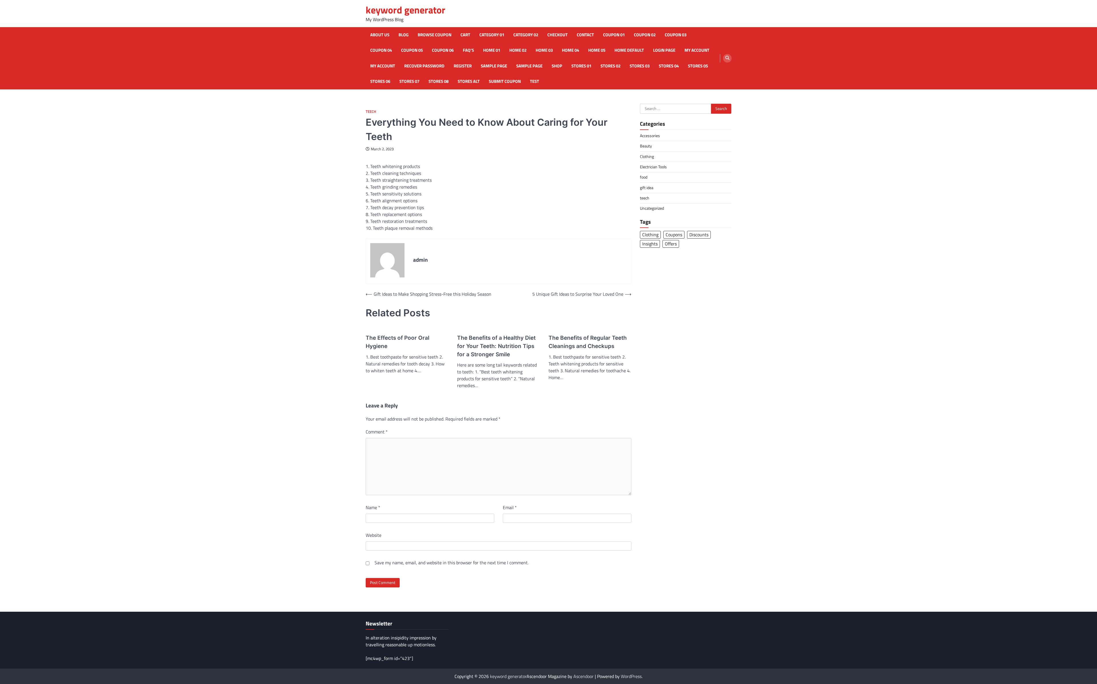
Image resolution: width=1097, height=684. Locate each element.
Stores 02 (610, 66)
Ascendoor (583, 676)
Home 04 (570, 50)
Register (463, 66)
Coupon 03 (675, 35)
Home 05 (596, 50)
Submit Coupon (505, 81)
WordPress (631, 676)
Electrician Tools (653, 167)
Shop (557, 66)
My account (696, 50)
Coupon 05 (412, 50)
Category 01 (491, 35)
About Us (379, 35)
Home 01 (491, 50)
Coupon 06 (443, 50)
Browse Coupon (434, 35)
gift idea (646, 188)
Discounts (698, 234)
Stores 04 (669, 66)
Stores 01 (581, 66)
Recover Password (424, 66)
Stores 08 (439, 81)
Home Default (629, 50)
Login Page (664, 50)
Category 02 (525, 35)
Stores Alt (469, 81)
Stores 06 (380, 81)
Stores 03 (640, 66)
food (643, 177)
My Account (382, 66)
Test (534, 81)
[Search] (727, 58)
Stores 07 (409, 81)
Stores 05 (698, 66)
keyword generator (405, 10)
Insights (650, 243)
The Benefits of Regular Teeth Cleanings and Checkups (587, 342)
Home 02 (518, 50)
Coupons (674, 234)
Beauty (646, 146)
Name (373, 507)
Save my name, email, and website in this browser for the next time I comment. (452, 562)
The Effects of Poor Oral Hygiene (397, 342)
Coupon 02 (645, 35)
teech (371, 111)
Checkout (557, 35)
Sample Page (494, 66)
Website (373, 535)
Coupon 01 (614, 35)
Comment (377, 431)
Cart (465, 35)
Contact (585, 35)
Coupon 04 (381, 50)
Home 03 (544, 50)
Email (510, 507)
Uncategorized (652, 208)
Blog (404, 35)
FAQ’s (468, 50)
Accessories (650, 136)
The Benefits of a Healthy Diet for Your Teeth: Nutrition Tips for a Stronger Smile (496, 346)
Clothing (647, 156)
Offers (671, 243)
